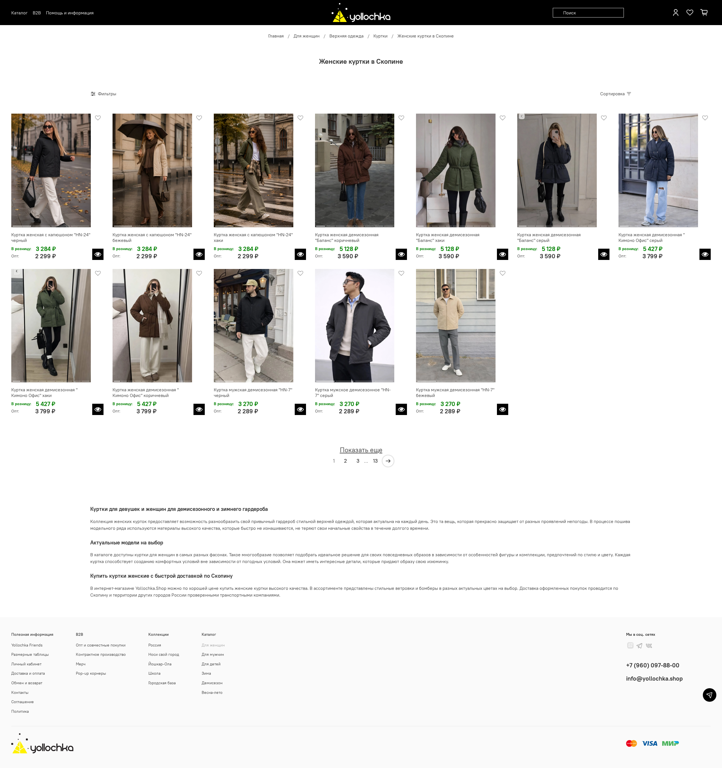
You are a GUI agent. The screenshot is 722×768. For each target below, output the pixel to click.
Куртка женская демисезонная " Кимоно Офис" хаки (44, 392)
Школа (154, 673)
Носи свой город (163, 654)
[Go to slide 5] (359, 224)
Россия (154, 645)
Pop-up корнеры (91, 673)
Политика (20, 711)
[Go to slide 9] (477, 224)
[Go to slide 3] (60, 224)
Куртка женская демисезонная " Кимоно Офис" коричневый (146, 392)
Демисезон (212, 682)
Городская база (162, 682)
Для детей (211, 664)
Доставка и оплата (28, 673)
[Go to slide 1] (22, 224)
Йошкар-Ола (159, 664)
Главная (276, 36)
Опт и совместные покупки (101, 645)
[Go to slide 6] (369, 224)
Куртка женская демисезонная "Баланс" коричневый (346, 237)
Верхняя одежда (346, 36)
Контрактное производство (101, 654)
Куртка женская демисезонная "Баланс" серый (549, 237)
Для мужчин (213, 654)
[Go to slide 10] (484, 224)
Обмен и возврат (26, 682)
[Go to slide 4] (80, 224)
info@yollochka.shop (654, 678)
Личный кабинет (26, 664)
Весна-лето (212, 692)
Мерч (80, 664)
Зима (206, 673)
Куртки (380, 36)
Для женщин (307, 36)
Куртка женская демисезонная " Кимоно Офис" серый (651, 237)
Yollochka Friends (27, 645)
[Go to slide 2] (41, 224)
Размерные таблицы (30, 654)
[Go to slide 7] (378, 224)
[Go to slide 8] (388, 224)
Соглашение (22, 701)
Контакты (19, 692)
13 (375, 461)
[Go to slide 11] (491, 224)
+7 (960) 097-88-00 (652, 665)
